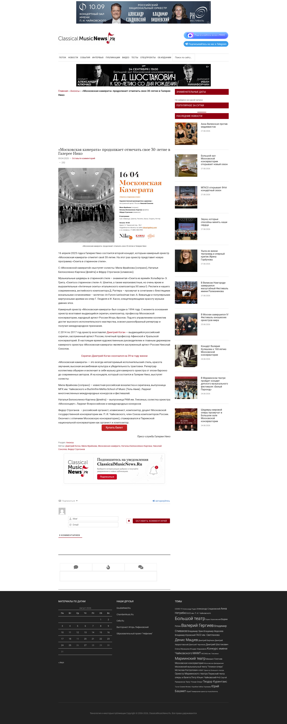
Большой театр (190, 618)
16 (108, 632)
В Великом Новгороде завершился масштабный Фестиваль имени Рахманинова (214, 287)
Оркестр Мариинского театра (191, 673)
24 (62, 645)
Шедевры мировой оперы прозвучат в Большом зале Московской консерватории (211, 415)
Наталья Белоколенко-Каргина (136, 446)
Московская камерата (109, 446)
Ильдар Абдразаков (198, 649)
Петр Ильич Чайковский (203, 677)
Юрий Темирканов (193, 691)
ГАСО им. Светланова (208, 635)
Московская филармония (214, 663)
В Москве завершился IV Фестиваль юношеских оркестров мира (214, 317)
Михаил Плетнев (214, 659)
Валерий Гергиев (197, 625)
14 (93, 632)
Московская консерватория (189, 663)
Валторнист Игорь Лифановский (133, 627)
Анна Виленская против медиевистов (214, 125)
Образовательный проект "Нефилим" (134, 633)
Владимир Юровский (185, 635)
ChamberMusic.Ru (125, 614)
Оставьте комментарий (83, 158)
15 (101, 632)
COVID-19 (179, 609)
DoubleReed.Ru (124, 608)
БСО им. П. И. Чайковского (199, 613)
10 (62, 632)
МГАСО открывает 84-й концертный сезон (214, 189)
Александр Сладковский (208, 609)
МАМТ (197, 653)
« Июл (61, 662)
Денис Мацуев (186, 640)
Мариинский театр (190, 658)
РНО (218, 677)
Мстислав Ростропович (186, 670)
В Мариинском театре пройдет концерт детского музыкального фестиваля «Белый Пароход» (214, 384)
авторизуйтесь (162, 501)
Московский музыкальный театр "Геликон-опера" (199, 666)
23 (108, 639)
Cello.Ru (120, 621)
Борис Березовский (213, 619)
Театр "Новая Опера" (194, 682)
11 (70, 632)
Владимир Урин (195, 631)
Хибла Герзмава (205, 687)
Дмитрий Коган (116, 332)
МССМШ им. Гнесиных (210, 654)
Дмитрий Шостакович (217, 644)
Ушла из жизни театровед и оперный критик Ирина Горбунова (213, 255)
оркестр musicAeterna (209, 692)
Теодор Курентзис (215, 681)
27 (85, 645)
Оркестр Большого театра (214, 670)
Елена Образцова (182, 649)
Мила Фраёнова (89, 446)
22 (101, 639)
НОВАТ (201, 670)
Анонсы (75, 90)
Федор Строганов (76, 449)
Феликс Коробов (192, 687)
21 (93, 639)
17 (62, 639)
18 (70, 639)
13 (85, 632)
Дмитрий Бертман (206, 640)
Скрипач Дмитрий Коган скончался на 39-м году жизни (114, 355)
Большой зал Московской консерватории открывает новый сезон (214, 160)
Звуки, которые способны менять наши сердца (214, 222)
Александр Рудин (189, 609)
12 (77, 632)
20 (85, 639)
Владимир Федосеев (213, 631)
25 (70, 645)
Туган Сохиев (180, 687)
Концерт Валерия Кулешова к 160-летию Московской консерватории (213, 350)
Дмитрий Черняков (197, 645)
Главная (63, 90)
